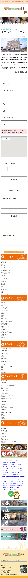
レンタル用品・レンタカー (6, 398)
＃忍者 (15, 479)
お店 (3, 26)
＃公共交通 (4, 474)
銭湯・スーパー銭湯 (5, 372)
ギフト (2, 305)
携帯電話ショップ (4, 409)
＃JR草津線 (11, 460)
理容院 (2, 414)
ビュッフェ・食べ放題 (5, 272)
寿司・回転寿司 (4, 288)
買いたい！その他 (4, 339)
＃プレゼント (4, 470)
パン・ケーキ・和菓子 (5, 270)
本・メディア (4, 324)
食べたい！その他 (4, 294)
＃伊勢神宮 (13, 472)
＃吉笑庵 (14, 474)
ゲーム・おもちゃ (4, 307)
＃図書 (21, 474)
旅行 (2, 410)
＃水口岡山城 (4, 483)
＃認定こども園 (13, 487)
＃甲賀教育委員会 (12, 485)
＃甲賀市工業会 (5, 485)
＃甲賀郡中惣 (19, 485)
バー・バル (3, 268)
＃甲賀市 (21, 483)
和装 (2, 316)
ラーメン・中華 (4, 280)
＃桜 (12, 481)
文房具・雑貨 (4, 318)
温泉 (2, 369)
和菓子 (2, 315)
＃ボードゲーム (11, 470)
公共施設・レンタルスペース (7, 403)
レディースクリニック (5, 433)
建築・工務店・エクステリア (7, 407)
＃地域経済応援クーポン (14, 476)
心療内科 (3, 438)
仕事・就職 (3, 401)
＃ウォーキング (18, 464)
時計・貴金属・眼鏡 (5, 319)
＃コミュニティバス (6, 468)
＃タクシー (17, 468)
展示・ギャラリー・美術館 (6, 366)
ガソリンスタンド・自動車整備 (7, 385)
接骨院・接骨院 (4, 439)
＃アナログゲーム (5, 464)
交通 (2, 399)
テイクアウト (4, 265)
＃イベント (12, 464)
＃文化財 (19, 479)
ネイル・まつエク (4, 390)
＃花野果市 (4, 487)
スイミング (3, 427)
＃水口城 (22, 481)
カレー (2, 264)
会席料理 (3, 283)
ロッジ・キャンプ (4, 353)
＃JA (7, 460)
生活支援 (3, 415)
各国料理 (3, 284)
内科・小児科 (4, 436)
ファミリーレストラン (5, 275)
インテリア (3, 304)
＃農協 (21, 487)
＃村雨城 (8, 481)
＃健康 (21, 472)
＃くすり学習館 (12, 462)
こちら (15, 117)
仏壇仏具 (3, 312)
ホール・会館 (4, 351)
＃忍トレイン (10, 479)
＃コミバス (15, 466)
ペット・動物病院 (4, 393)
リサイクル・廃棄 (4, 396)
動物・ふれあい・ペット (6, 361)
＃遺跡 (8, 489)
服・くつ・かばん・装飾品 (6, 321)
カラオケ (3, 384)
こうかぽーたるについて (5, 560)
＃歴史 (15, 481)
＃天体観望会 (4, 478)
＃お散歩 (21, 460)
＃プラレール (22, 468)
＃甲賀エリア (15, 483)
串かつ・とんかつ (4, 281)
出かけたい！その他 (5, 359)
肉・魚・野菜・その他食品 (6, 332)
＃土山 (7, 476)
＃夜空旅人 (22, 476)
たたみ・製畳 (4, 380)
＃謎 (18, 487)
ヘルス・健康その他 (5, 431)
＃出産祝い (9, 474)
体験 (2, 355)
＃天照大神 (15, 478)
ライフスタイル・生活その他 (7, 395)
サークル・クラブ (4, 387)
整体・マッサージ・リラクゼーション (9, 441)
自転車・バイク (4, 335)
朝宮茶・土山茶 (4, 323)
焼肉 (2, 292)
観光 (2, 371)
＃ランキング (22, 470)
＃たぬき (17, 462)
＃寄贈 (19, 478)
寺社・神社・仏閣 (4, 364)
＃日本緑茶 (4, 481)
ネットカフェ (4, 391)
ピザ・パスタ (4, 273)
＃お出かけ (16, 460)
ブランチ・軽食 (4, 278)
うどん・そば (4, 261)
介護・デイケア (4, 435)
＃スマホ (12, 468)
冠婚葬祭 (3, 404)
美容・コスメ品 (4, 331)
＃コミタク (10, 466)
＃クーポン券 (4, 466)
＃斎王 (22, 479)
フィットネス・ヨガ (5, 430)
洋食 (2, 291)
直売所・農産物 (4, 327)
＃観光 (8, 487)
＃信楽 (17, 472)
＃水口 (18, 481)
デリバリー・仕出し (5, 267)
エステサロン (4, 382)
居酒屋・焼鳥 (4, 289)
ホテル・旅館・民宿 (5, 350)
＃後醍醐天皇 (4, 479)
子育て (2, 406)
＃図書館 (3, 476)
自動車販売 (3, 418)
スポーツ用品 (4, 308)
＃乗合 (3, 472)
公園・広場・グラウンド (6, 358)
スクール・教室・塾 (5, 388)
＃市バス (23, 478)
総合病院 (3, 442)
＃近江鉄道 (4, 489)
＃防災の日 (16, 489)
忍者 (2, 367)
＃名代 (17, 474)
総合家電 (3, 329)
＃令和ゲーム (7, 472)
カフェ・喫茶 (4, 262)
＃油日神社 (10, 483)
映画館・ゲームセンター (6, 412)
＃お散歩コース (5, 462)
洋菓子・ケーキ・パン (5, 326)
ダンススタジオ (4, 428)
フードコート (4, 276)
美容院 (2, 417)
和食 (2, 286)
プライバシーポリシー (18, 560)
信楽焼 (2, 356)
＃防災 (11, 489)
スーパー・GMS (4, 310)
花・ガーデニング (4, 337)
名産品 (2, 313)
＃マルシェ (17, 470)
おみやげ (3, 302)
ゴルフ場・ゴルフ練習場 (6, 348)
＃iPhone (3, 460)
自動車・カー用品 (4, 334)
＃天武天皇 (10, 478)
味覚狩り (3, 363)
